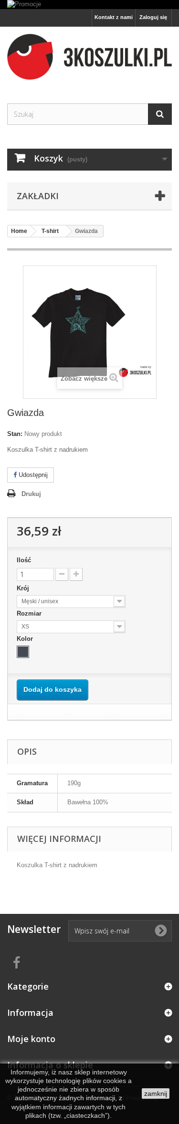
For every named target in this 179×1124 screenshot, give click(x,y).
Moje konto (31, 1038)
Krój (24, 588)
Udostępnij (32, 474)
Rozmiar (30, 613)
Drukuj (31, 493)
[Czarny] (23, 652)
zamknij (155, 1093)
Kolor (26, 638)
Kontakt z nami (114, 17)
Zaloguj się (153, 17)
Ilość (24, 560)
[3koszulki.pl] (89, 57)
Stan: (14, 433)
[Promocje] (89, 4)
